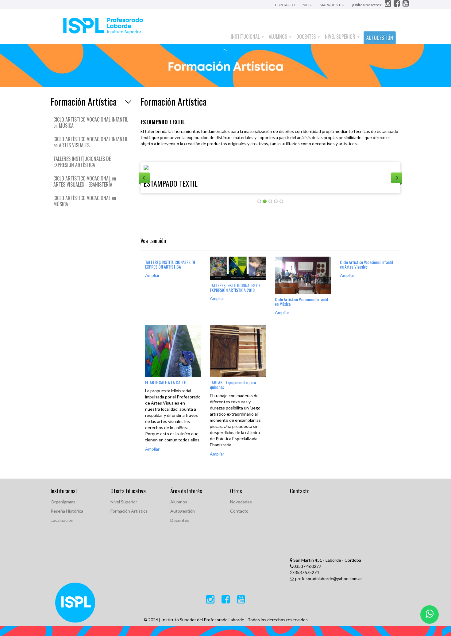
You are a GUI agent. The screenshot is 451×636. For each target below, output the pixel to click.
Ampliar (152, 275)
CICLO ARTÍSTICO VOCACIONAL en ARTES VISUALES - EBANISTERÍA (84, 181)
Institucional (246, 36)
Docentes (306, 36)
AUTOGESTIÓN (379, 37)
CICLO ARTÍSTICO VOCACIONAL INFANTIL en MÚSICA (90, 122)
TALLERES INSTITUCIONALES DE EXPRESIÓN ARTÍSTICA (82, 162)
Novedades (241, 501)
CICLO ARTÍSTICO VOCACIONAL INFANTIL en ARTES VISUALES (90, 142)
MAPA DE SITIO (332, 4)
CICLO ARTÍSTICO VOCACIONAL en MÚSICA (84, 201)
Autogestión (182, 511)
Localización (62, 520)
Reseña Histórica (67, 511)
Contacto (239, 511)
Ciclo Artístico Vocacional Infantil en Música (301, 301)
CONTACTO (285, 4)
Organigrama (63, 501)
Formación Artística (129, 511)
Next (396, 178)
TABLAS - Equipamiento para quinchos (233, 384)
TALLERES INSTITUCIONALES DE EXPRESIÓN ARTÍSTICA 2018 (235, 287)
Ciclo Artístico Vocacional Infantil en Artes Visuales (366, 264)
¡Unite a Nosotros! (367, 4)
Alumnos (278, 36)
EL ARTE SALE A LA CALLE (165, 382)
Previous (144, 178)
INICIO (307, 4)
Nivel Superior (341, 36)
